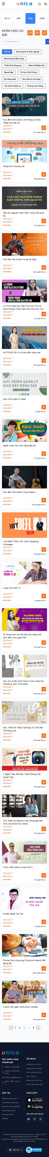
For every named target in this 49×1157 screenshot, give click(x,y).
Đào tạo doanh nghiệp (11, 1106)
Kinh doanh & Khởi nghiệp (27, 52)
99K (18, 18)
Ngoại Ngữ (9, 72)
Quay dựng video (8, 1110)
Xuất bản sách (8, 1114)
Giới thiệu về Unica (34, 1064)
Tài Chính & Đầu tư (12, 86)
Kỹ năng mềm (10, 79)
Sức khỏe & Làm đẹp (31, 79)
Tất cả (7, 18)
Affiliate (5, 1118)
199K (30, 18)
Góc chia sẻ (31, 1076)
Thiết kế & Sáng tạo (13, 65)
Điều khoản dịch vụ (34, 1080)
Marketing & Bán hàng (14, 58)
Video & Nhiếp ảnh (36, 65)
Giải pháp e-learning (10, 1102)
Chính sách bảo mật (34, 1084)
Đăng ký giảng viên (9, 1098)
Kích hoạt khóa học (34, 1072)
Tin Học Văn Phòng (28, 72)
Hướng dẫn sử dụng (34, 1068)
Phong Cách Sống (35, 86)
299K (42, 18)
